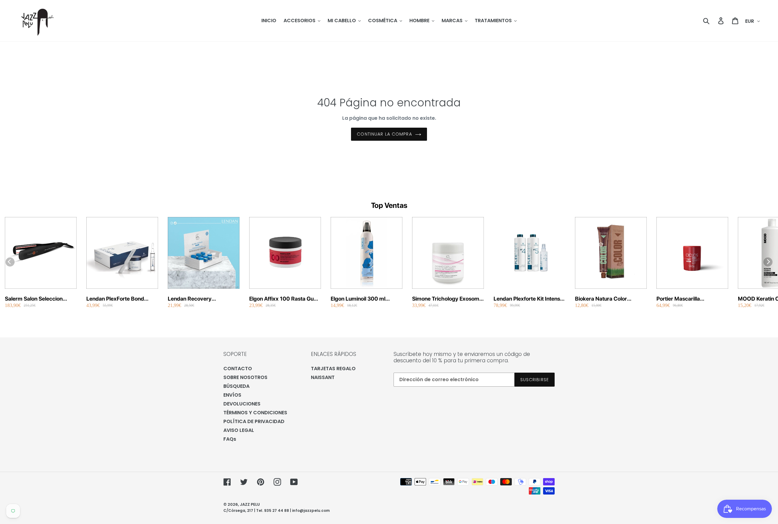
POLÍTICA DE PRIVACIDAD (253, 421)
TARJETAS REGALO (333, 368)
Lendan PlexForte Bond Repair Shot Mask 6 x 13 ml (120, 298)
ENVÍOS (232, 394)
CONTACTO (237, 368)
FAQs (229, 439)
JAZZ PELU (250, 504)
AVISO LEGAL (238, 430)
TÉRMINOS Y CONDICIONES (255, 412)
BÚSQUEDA (236, 386)
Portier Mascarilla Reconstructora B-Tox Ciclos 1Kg (691, 298)
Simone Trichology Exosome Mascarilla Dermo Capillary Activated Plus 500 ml (447, 298)
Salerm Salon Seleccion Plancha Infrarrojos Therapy (39, 298)
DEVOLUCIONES (241, 403)
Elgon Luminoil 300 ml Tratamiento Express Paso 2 (365, 298)
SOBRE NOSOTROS (245, 377)
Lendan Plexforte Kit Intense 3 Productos (528, 298)
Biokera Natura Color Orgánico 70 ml (601, 298)
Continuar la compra (384, 134)
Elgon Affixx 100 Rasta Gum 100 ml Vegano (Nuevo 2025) (283, 298)
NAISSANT (323, 377)
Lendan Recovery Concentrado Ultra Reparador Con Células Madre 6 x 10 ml (196, 298)
